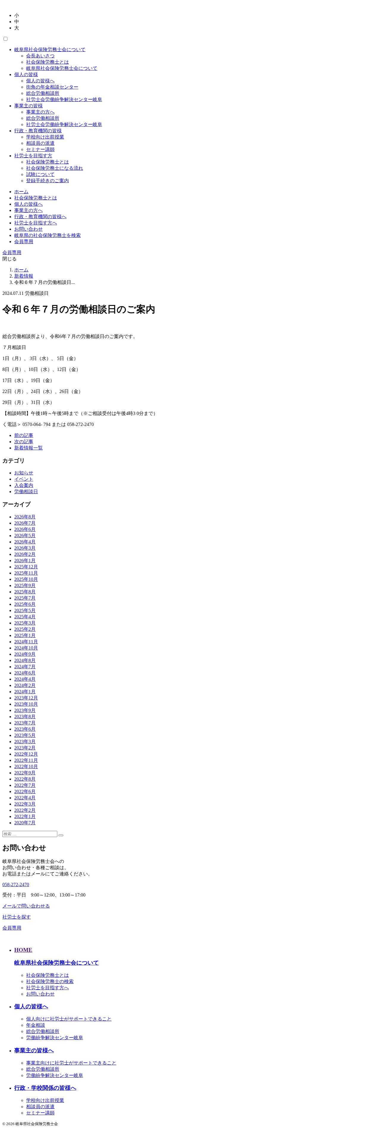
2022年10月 (26, 766)
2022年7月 (25, 785)
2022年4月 (25, 797)
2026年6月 (25, 529)
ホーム (21, 191)
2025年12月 (26, 566)
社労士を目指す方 (33, 155)
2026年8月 (25, 516)
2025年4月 (25, 616)
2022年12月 (26, 754)
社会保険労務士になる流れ (54, 168)
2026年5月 (25, 535)
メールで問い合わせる (26, 905)
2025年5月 (25, 610)
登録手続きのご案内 (47, 180)
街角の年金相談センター (52, 86)
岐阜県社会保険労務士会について (50, 49)
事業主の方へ (40, 111)
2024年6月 (25, 672)
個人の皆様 (26, 74)
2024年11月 (26, 641)
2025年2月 (25, 629)
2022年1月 (25, 816)
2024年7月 (25, 666)
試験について (40, 174)
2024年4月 (25, 679)
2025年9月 (25, 585)
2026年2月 (25, 554)
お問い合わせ (28, 229)
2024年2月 (25, 685)
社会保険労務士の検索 (50, 981)
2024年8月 (25, 660)
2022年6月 (25, 791)
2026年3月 (25, 548)
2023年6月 (25, 729)
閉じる (9, 258)
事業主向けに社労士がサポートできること (71, 1062)
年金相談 (35, 1025)
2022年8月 (25, 779)
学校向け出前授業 (45, 136)
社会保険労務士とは (47, 62)
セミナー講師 (40, 149)
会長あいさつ (40, 55)
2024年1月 (25, 691)
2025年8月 (25, 591)
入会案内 (23, 485)
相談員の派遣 (40, 143)
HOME (23, 950)
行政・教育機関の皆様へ (40, 216)
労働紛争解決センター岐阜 (54, 1037)
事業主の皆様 (28, 105)
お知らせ (23, 472)
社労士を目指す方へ (35, 222)
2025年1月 (25, 635)
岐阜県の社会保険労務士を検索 (47, 235)
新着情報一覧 (28, 447)
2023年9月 (25, 710)
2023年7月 (25, 722)
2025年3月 (25, 622)
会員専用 (23, 241)
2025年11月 (26, 572)
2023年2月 (25, 747)
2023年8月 (25, 716)
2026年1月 (25, 560)
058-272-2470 (15, 884)
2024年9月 (25, 654)
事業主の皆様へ (34, 1050)
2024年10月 (26, 647)
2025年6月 (25, 604)
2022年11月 (26, 760)
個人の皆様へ (40, 80)
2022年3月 (25, 803)
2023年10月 (26, 704)
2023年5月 (25, 735)
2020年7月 (25, 822)
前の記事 (23, 435)
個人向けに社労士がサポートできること (69, 1018)
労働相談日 (26, 491)
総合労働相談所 (42, 93)
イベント (23, 479)
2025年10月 (26, 579)
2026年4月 (25, 541)
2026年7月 (25, 523)
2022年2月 (25, 810)
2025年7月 (25, 597)
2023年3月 (25, 741)
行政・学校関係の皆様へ (45, 1088)
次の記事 (23, 441)
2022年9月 (25, 772)
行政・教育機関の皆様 (38, 130)
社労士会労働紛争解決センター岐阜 (64, 99)
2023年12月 (26, 697)
